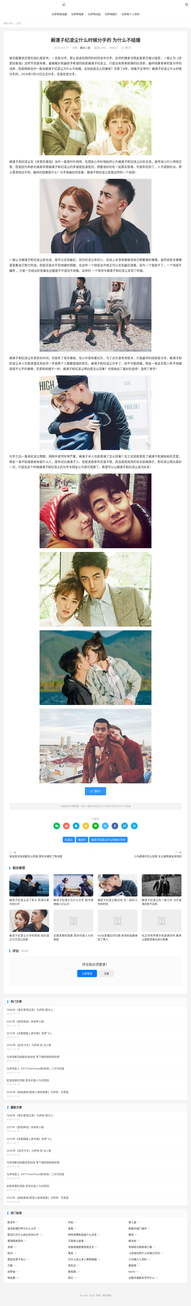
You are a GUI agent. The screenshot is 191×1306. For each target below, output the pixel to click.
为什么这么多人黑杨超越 (84, 1259)
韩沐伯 (134, 1240)
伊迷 (95, 6)
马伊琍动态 (94, 14)
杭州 (11, 1253)
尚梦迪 (13, 1271)
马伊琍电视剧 (59, 14)
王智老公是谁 (77, 1240)
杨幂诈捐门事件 (139, 1228)
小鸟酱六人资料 (139, 1259)
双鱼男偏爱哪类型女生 (83, 1247)
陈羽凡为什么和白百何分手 (24, 1234)
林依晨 (13, 1277)
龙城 (11, 1247)
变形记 (73, 1265)
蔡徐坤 (134, 1265)
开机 (72, 1222)
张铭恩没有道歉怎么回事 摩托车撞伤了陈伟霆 (35, 856)
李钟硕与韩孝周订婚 (142, 1247)
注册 (106, 973)
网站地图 (106, 1295)
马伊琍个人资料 (130, 14)
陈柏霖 (74, 1271)
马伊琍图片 (111, 14)
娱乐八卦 (8, 23)
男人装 (134, 1222)
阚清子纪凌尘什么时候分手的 (108, 839)
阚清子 (82, 839)
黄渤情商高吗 (17, 1240)
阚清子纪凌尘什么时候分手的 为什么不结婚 (95, 40)
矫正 (72, 1277)
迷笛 (72, 1228)
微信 (133, 1234)
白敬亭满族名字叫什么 (143, 1277)
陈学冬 (13, 1222)
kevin (134, 1271)
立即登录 (87, 973)
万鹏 (11, 1265)
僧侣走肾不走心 (18, 1259)
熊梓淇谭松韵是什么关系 (84, 1234)
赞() (126, 47)
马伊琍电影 (77, 14)
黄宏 (72, 1253)
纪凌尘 (69, 839)
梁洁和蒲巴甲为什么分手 (23, 1228)
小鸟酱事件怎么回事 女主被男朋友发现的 (158, 856)
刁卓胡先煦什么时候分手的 (146, 1253)
